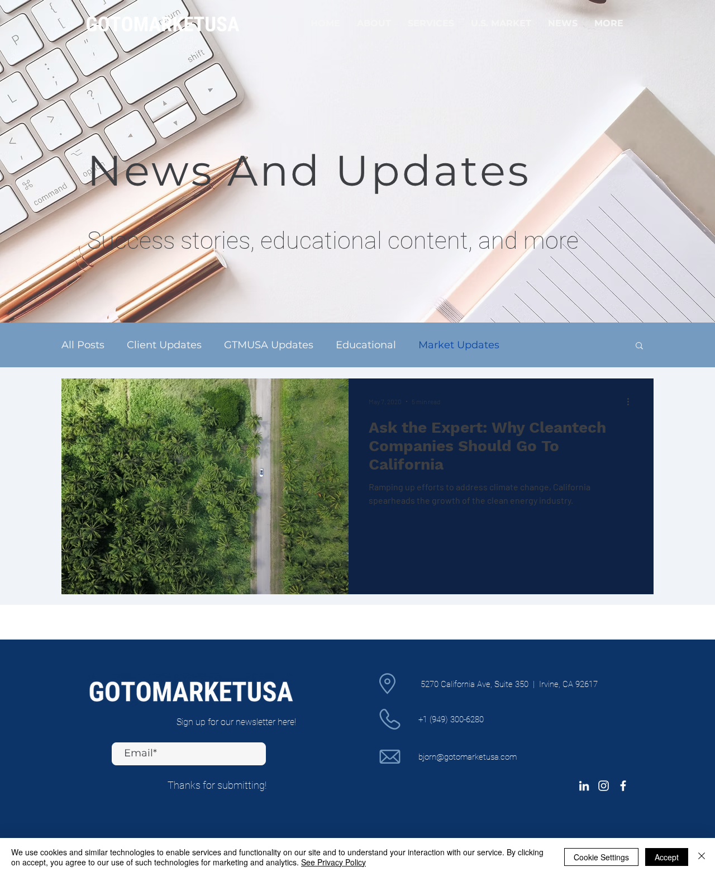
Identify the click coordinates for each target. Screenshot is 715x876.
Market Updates (458, 345)
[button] (639, 346)
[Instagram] (604, 786)
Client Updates (164, 345)
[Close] (701, 857)
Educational (366, 345)
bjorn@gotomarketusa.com (467, 757)
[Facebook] (623, 786)
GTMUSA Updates (268, 345)
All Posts (82, 345)
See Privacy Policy (333, 862)
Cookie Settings (601, 857)
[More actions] (631, 401)
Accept (667, 857)
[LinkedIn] (584, 786)
